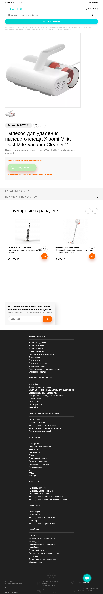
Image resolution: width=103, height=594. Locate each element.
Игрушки (33, 473)
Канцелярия (34, 452)
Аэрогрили (33, 556)
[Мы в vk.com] (48, 575)
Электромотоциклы (37, 346)
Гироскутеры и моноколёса (41, 354)
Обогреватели (35, 562)
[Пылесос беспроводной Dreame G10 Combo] (27, 239)
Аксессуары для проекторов (42, 523)
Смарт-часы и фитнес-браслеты (44, 413)
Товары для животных (39, 464)
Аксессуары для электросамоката (44, 369)
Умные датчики (36, 541)
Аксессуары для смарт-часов (42, 425)
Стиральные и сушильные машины (45, 553)
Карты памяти (35, 402)
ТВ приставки (35, 515)
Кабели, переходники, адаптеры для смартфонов (51, 390)
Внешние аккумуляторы (40, 387)
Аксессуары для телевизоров (42, 518)
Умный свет (34, 547)
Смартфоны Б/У (36, 404)
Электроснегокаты (37, 372)
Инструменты (35, 443)
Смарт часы (34, 420)
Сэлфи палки (35, 399)
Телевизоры (34, 506)
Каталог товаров (51, 21)
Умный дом (34, 529)
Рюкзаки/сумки (35, 467)
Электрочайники (36, 550)
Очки (31, 470)
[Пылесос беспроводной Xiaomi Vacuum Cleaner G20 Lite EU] (75, 239)
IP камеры (33, 536)
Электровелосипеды (38, 366)
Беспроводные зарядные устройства (46, 396)
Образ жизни (34, 437)
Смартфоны (34, 384)
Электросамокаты (37, 348)
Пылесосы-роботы (37, 488)
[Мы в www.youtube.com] (55, 575)
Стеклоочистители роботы (41, 494)
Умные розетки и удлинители (42, 544)
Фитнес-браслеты (37, 422)
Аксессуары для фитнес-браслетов (45, 428)
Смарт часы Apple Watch (40, 431)
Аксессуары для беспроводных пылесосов (49, 500)
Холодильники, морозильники (42, 559)
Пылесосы (34, 482)
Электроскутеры (36, 351)
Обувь (31, 455)
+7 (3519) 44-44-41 (91, 2)
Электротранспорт (37, 336)
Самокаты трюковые (38, 363)
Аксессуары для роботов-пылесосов (46, 497)
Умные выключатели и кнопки (42, 538)
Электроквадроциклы (38, 343)
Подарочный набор (38, 458)
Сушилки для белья (38, 461)
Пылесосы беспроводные (41, 491)
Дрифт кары (34, 357)
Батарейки (33, 407)
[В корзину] (44, 256)
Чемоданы (33, 476)
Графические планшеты (40, 446)
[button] (95, 211)
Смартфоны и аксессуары (41, 378)
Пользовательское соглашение (14, 588)
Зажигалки (33, 449)
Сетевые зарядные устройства (43, 393)
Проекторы (34, 520)
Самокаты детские (37, 360)
